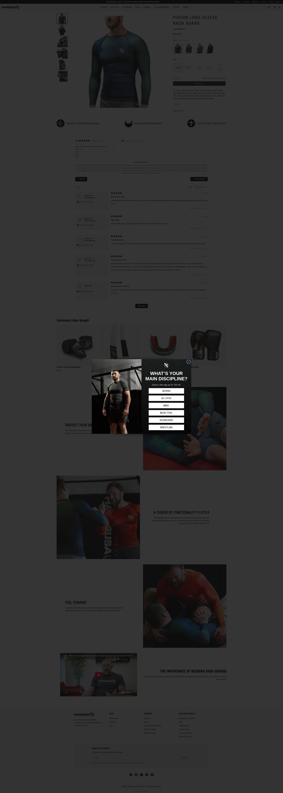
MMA (166, 405)
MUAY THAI (166, 412)
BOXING (166, 390)
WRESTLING (166, 427)
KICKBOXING (166, 420)
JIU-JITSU (166, 398)
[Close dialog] (188, 362)
